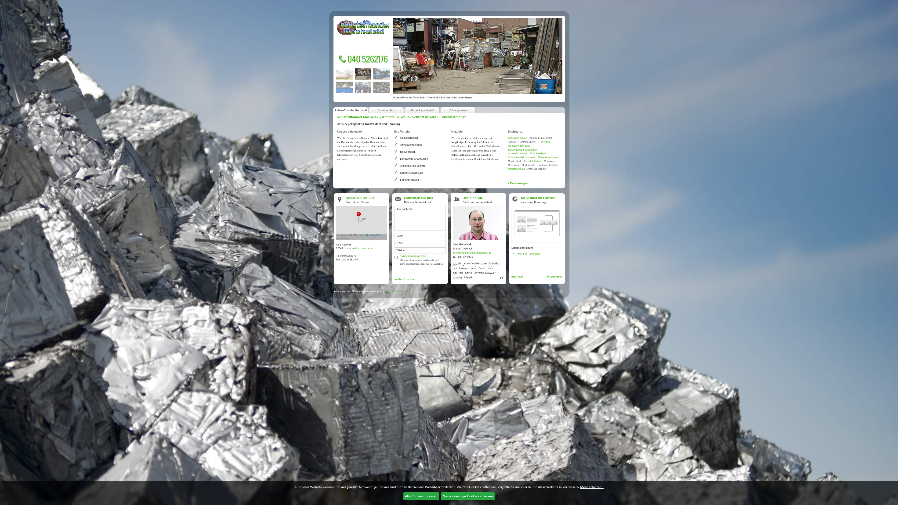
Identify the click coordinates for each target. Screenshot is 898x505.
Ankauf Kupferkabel (540, 138)
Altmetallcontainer (518, 153)
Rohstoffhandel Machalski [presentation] (351, 110)
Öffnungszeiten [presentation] (458, 110)
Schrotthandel (516, 157)
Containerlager (538, 153)
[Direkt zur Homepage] (537, 223)
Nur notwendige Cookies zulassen (468, 496)
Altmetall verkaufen (548, 157)
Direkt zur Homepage (528, 253)
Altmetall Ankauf (533, 161)
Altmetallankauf (516, 168)
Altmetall (530, 157)
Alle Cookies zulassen (421, 496)
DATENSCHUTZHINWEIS (413, 256)
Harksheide (528, 165)
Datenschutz (556, 277)
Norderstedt (514, 161)
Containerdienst (527, 142)
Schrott (512, 142)
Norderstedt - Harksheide (358, 248)
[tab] (351, 110)
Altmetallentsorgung (519, 145)
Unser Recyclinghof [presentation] (422, 110)
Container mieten (517, 138)
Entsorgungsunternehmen (522, 149)
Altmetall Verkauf (536, 168)
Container (549, 161)
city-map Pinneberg (396, 291)
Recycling (544, 142)
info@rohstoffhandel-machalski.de (472, 252)
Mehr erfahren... (592, 487)
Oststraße (514, 165)
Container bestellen (548, 165)
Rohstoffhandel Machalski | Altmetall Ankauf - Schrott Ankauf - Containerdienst (401, 117)
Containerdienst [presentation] (386, 110)
